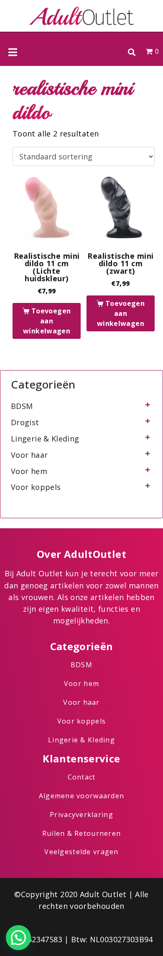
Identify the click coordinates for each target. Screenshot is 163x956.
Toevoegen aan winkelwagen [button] (47, 320)
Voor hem (29, 471)
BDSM (22, 406)
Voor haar (29, 455)
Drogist (25, 422)
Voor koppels (36, 487)
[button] (131, 52)
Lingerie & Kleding (45, 439)
